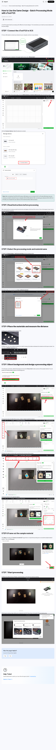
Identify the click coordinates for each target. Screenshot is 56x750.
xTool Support (5, 5)
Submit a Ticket (7, 679)
